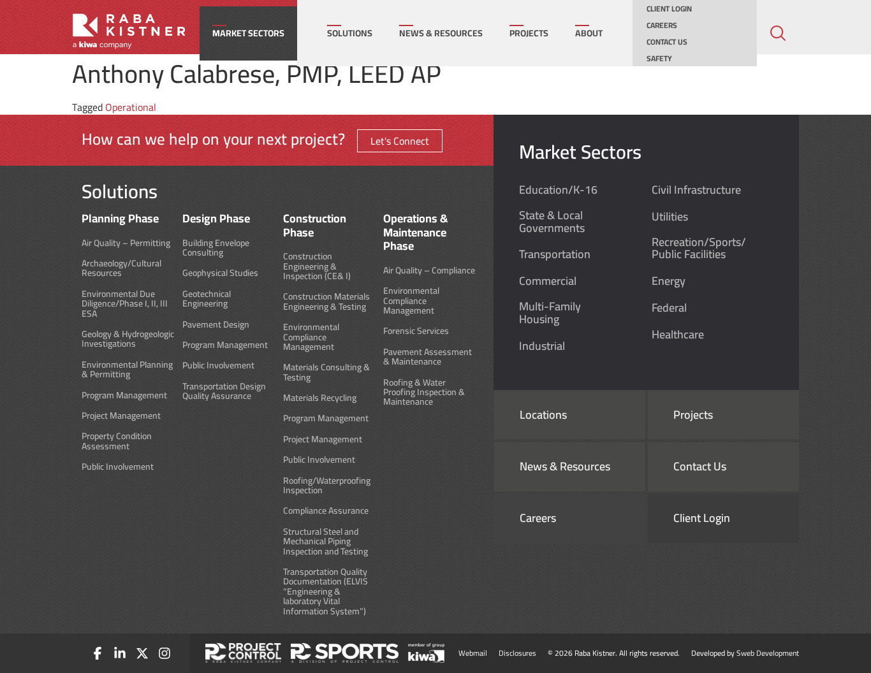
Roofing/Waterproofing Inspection (326, 486)
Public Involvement (118, 467)
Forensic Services (416, 331)
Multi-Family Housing (550, 313)
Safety (659, 58)
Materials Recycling (319, 398)
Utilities (670, 216)
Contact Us (667, 42)
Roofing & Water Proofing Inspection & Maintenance (424, 392)
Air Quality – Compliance (429, 270)
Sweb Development (767, 653)
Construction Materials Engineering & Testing (326, 302)
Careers (662, 25)
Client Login (669, 9)
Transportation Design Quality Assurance (224, 392)
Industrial (542, 346)
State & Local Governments (552, 222)
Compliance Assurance (326, 511)
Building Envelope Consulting (215, 248)
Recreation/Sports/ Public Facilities (699, 248)
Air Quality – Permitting (126, 243)
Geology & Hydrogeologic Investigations (128, 339)
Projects (528, 33)
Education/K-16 (558, 190)
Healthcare (678, 334)
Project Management (121, 416)
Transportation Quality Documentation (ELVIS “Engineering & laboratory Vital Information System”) (325, 591)
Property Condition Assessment (117, 441)
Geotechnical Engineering (206, 299)
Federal (669, 307)
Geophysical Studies (220, 273)
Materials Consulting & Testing (326, 372)
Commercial (547, 281)
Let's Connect (399, 140)
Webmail (472, 653)
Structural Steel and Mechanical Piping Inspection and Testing (325, 541)
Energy (668, 281)
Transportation (554, 254)
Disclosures (517, 653)
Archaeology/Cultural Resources (121, 269)
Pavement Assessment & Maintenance (427, 357)
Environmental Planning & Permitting (127, 370)
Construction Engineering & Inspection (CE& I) (317, 266)
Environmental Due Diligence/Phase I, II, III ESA (125, 304)
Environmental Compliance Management (311, 337)
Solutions (349, 33)
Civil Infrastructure (696, 190)
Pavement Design (215, 324)
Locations (543, 415)
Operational (130, 107)
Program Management (124, 395)
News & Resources (441, 33)
